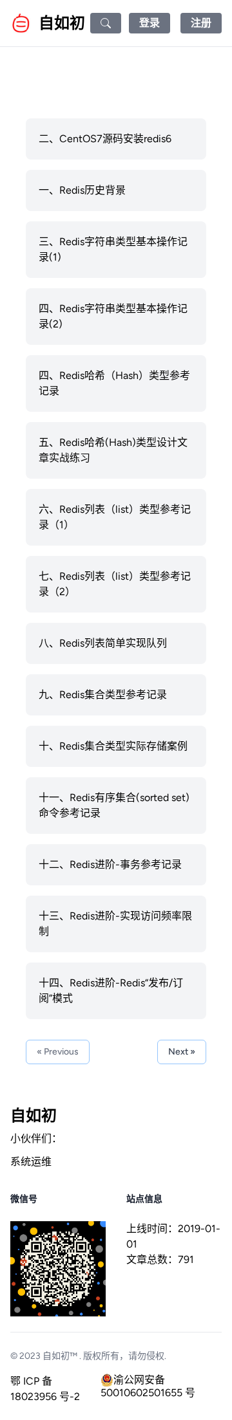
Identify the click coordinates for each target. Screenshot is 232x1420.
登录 (149, 23)
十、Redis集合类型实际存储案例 (113, 746)
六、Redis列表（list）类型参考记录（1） (115, 517)
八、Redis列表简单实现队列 (103, 643)
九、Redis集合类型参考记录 (103, 694)
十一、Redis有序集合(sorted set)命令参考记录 (114, 805)
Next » (181, 1051)
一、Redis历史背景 (82, 190)
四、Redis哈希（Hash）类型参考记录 (114, 383)
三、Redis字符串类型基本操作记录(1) (113, 249)
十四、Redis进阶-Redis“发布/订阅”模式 (111, 990)
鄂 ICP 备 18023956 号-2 (45, 1389)
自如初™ (60, 1356)
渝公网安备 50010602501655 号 (148, 1380)
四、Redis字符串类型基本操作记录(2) (113, 316)
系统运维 (31, 1162)
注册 (201, 23)
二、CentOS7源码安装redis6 (105, 139)
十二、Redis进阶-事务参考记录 (110, 864)
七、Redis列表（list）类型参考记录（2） (115, 584)
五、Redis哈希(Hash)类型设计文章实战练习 (113, 450)
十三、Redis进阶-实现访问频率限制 (115, 923)
